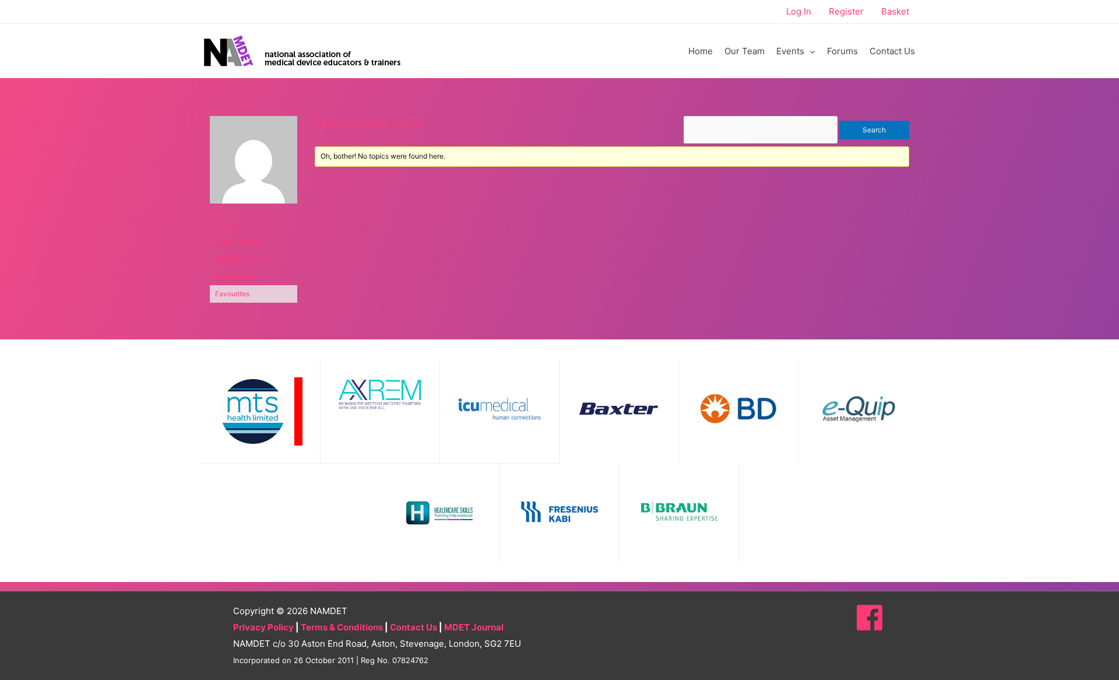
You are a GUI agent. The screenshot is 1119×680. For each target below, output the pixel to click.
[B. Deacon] (253, 164)
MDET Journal (474, 627)
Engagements (237, 276)
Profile (225, 223)
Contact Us (413, 627)
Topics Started (238, 241)
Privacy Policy (263, 627)
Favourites (232, 293)
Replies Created (241, 258)
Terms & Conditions (342, 627)
